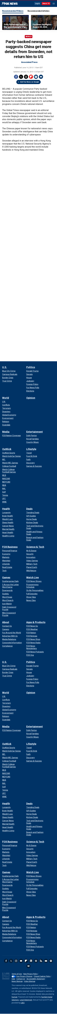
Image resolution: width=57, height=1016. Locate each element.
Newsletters (46, 961)
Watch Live (32, 577)
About (5, 622)
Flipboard (31, 77)
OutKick (6, 449)
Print (36, 77)
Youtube (21, 961)
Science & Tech (35, 546)
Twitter (21, 77)
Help (13, 979)
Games (6, 577)
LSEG (22, 1003)
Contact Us (20, 979)
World (29, 37)
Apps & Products (35, 622)
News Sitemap (17, 981)
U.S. (4, 367)
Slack (36, 961)
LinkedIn (31, 961)
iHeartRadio (28, 966)
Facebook (16, 77)
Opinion (30, 397)
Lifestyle (31, 449)
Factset (14, 997)
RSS (41, 961)
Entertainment (34, 431)
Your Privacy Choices (24, 976)
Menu (53, 3)
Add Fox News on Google (29, 82)
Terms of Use (17, 974)
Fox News (10, 3)
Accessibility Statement (36, 979)
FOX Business (10, 546)
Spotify (51, 961)
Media (5, 431)
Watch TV (46, 3)
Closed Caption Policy (42, 976)
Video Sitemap (29, 981)
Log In (37, 3)
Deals (29, 508)
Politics (30, 367)
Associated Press (29, 62)
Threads (26, 77)
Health (6, 508)
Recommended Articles (38, 11)
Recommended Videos (12, 11)
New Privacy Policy (30, 974)
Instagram (16, 961)
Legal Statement (26, 1000)
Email (41, 77)
